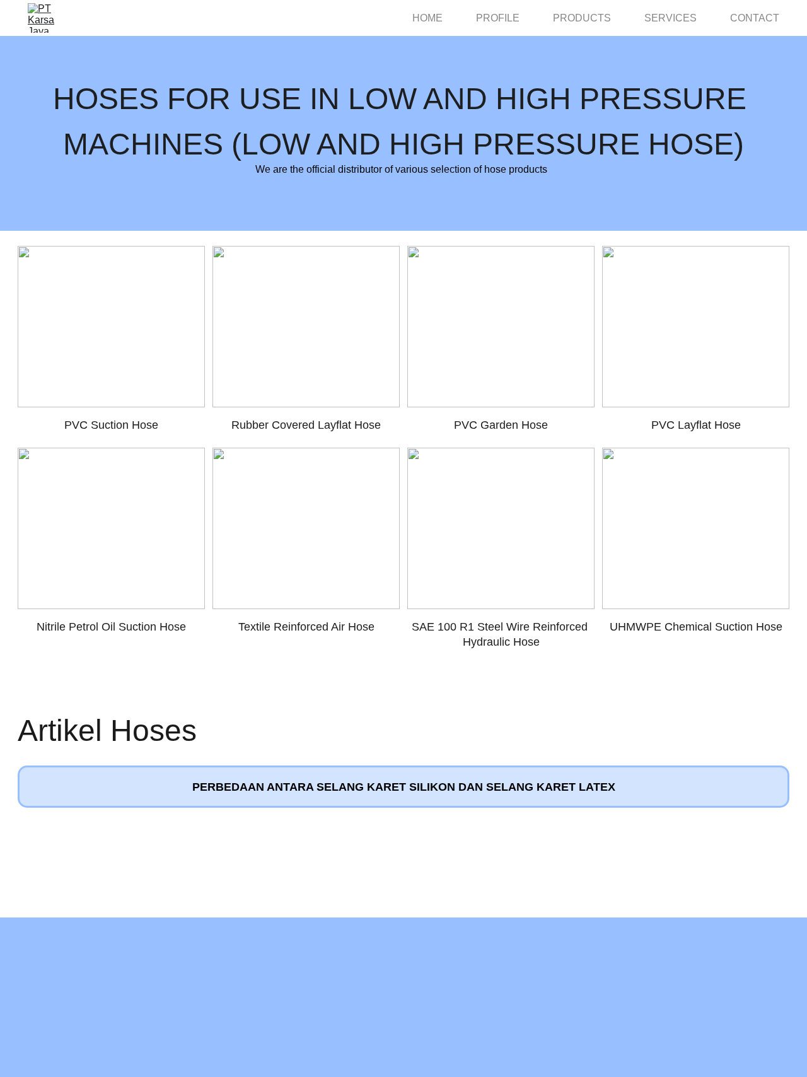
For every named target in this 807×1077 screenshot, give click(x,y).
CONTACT (754, 18)
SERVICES (670, 18)
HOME (427, 18)
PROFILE (498, 18)
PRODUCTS (582, 18)
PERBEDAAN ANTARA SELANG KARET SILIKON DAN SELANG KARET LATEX (403, 787)
